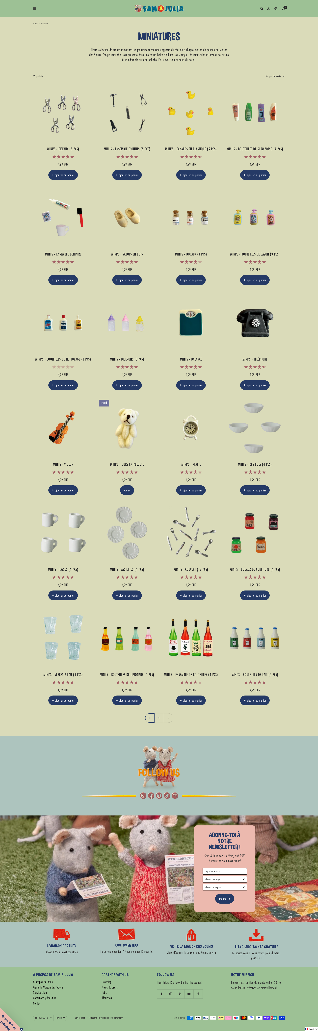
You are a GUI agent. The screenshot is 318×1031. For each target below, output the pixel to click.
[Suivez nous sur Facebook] (161, 993)
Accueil (35, 23)
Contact (37, 1003)
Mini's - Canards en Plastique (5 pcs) (191, 149)
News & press (110, 987)
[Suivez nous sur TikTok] (198, 993)
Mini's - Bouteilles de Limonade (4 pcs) (127, 675)
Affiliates (107, 997)
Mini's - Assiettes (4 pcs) (127, 569)
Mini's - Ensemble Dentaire (63, 254)
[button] (311, 1029)
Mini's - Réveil (191, 464)
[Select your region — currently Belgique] (275, 8)
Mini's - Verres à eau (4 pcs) (63, 675)
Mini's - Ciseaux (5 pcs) (63, 149)
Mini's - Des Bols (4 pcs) (255, 464)
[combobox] (223, 879)
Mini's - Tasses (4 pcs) (63, 569)
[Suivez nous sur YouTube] (188, 993)
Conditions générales (44, 997)
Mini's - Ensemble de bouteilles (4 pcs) (191, 675)
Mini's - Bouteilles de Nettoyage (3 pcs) (63, 359)
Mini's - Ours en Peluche (127, 464)
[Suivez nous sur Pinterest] (179, 993)
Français (59, 1017)
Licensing (106, 981)
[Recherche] (261, 8)
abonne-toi (225, 898)
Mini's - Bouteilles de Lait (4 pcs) (255, 675)
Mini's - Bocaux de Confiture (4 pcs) (255, 569)
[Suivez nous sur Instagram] (170, 993)
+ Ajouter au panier (63, 175)
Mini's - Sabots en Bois (127, 254)
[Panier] (283, 8)
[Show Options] (243, 879)
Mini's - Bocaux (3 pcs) (191, 254)
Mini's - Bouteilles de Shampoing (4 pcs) (255, 149)
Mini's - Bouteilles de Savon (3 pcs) (255, 254)
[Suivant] (168, 718)
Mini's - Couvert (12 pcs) (191, 569)
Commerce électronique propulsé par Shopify (106, 1017)
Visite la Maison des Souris (48, 987)
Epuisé (127, 490)
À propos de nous (43, 981)
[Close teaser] (21, 1029)
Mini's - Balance (191, 359)
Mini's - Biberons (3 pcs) (127, 359)
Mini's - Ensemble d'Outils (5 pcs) (127, 149)
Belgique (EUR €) (41, 1017)
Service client (40, 992)
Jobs (104, 992)
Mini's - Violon (63, 464)
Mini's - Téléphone (254, 359)
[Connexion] (268, 8)
